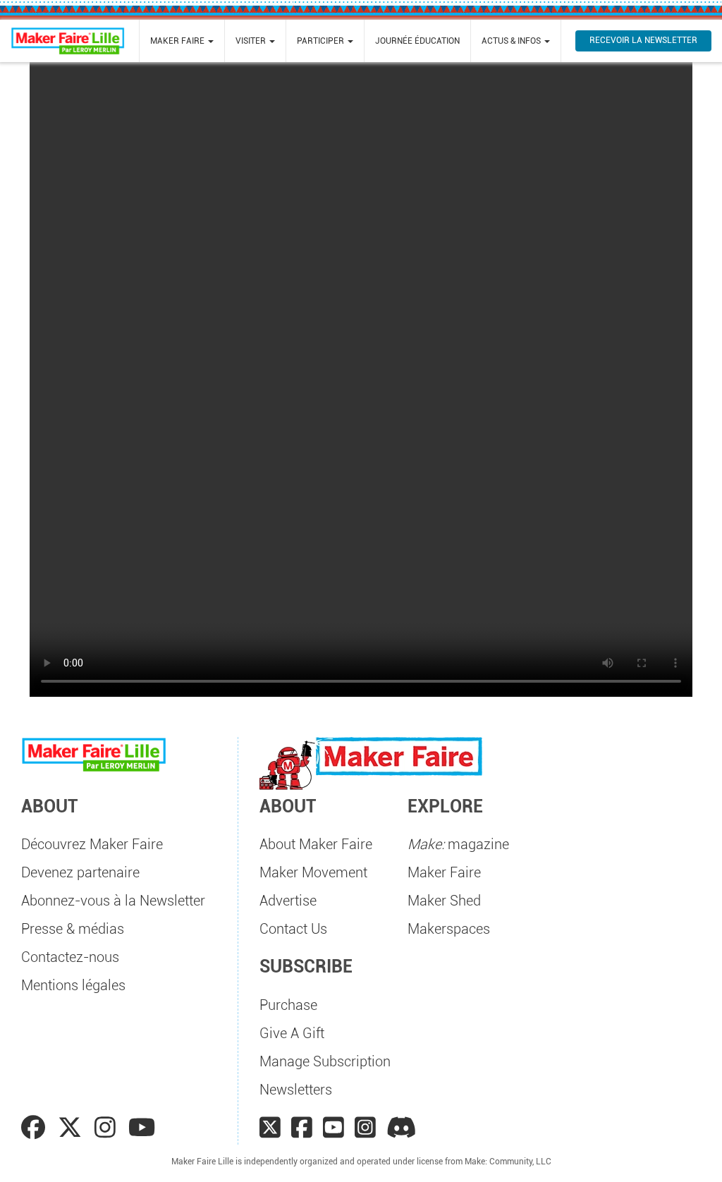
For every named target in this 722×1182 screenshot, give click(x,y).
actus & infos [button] (512, 41)
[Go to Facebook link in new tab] (36, 1128)
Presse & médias (72, 928)
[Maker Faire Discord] (401, 1128)
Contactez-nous (70, 957)
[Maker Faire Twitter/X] (270, 1128)
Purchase (288, 1005)
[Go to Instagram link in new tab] (107, 1128)
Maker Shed (444, 900)
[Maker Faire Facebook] (301, 1128)
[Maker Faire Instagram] (365, 1128)
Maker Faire (444, 872)
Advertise (288, 900)
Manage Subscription (325, 1061)
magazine (458, 844)
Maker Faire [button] (178, 41)
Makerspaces (449, 928)
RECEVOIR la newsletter (643, 40)
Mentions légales (73, 985)
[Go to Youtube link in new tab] (141, 1128)
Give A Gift (291, 1033)
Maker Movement (313, 872)
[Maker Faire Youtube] (333, 1128)
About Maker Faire (315, 844)
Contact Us (293, 928)
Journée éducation (417, 41)
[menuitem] (182, 41)
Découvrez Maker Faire (92, 844)
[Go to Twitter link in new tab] (72, 1128)
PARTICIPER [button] (321, 41)
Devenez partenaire (80, 872)
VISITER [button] (251, 41)
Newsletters (295, 1089)
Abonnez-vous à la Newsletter (113, 900)
